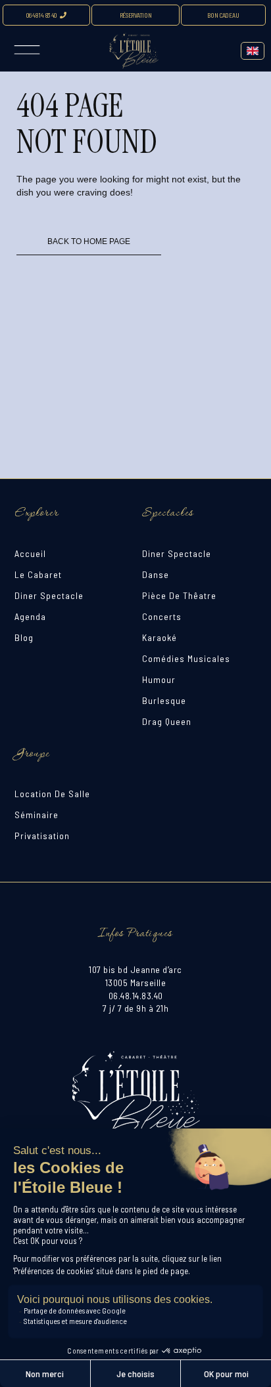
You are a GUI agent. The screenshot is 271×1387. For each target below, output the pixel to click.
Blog (24, 637)
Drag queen (166, 721)
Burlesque (164, 700)
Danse (155, 574)
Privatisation (42, 835)
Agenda (30, 616)
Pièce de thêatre (179, 595)
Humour (159, 679)
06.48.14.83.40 (136, 995)
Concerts (162, 616)
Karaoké (159, 637)
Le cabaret (38, 574)
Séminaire (36, 814)
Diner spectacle (49, 595)
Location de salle (52, 793)
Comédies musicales (186, 658)
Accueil (30, 553)
